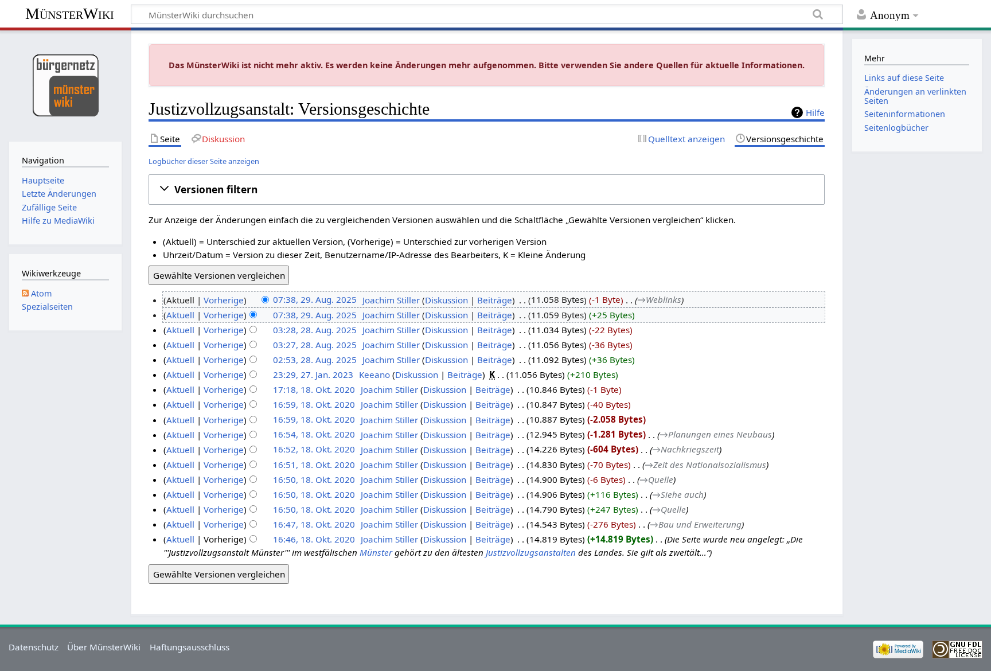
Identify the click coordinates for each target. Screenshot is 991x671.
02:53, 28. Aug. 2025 (315, 359)
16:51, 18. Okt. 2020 (314, 464)
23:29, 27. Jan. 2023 (313, 374)
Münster (376, 552)
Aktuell (180, 315)
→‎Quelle (656, 479)
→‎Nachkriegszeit (685, 449)
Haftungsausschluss (189, 647)
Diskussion (446, 300)
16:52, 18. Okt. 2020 (314, 449)
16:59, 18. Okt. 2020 (314, 404)
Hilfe (815, 112)
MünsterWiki (69, 13)
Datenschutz (33, 647)
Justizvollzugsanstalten (531, 552)
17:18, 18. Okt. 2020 (314, 389)
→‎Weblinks (659, 300)
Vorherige (224, 300)
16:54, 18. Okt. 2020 (314, 434)
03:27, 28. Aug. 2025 (315, 344)
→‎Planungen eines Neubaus (716, 434)
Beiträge (494, 300)
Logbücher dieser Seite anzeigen (204, 161)
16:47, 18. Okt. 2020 (314, 524)
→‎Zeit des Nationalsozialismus (705, 464)
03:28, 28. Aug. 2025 (315, 330)
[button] (486, 189)
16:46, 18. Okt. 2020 (314, 539)
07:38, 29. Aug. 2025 (315, 300)
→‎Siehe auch (678, 494)
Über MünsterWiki (104, 647)
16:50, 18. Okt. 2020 (314, 479)
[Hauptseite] (65, 84)
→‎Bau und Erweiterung (696, 524)
